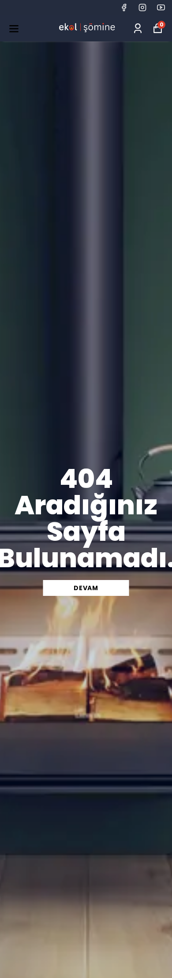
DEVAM (86, 588)
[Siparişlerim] (137, 28)
